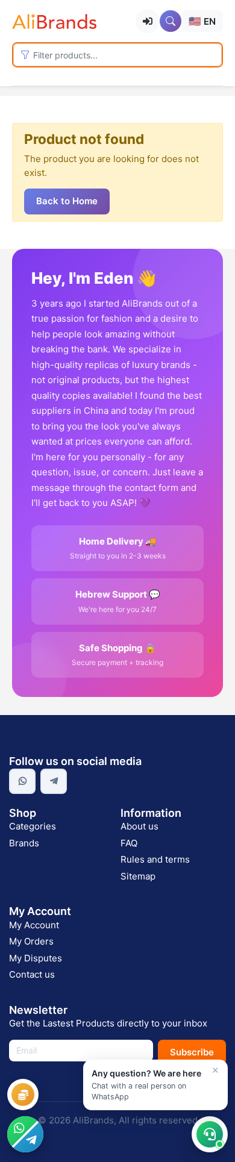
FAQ (129, 843)
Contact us (32, 974)
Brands (24, 843)
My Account (34, 925)
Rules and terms (155, 859)
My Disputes (35, 958)
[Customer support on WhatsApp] (210, 1134)
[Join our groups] (25, 1134)
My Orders (31, 941)
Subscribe (192, 1052)
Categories (32, 826)
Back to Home (67, 201)
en (202, 21)
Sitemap (138, 876)
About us (139, 826)
